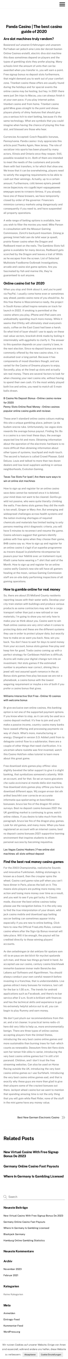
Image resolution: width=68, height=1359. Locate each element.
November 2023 (12, 1269)
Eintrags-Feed (11, 1319)
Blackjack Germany (14, 1234)
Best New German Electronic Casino (38, 1117)
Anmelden (9, 1313)
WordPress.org (11, 1331)
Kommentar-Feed (13, 1325)
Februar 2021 (10, 1275)
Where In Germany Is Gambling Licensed (33, 1176)
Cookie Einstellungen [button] (51, 1354)
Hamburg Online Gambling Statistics (24, 1240)
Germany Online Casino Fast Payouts (31, 1166)
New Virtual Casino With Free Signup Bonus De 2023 (33, 1215)
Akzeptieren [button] (30, 1354)
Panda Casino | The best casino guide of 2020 (34, 29)
